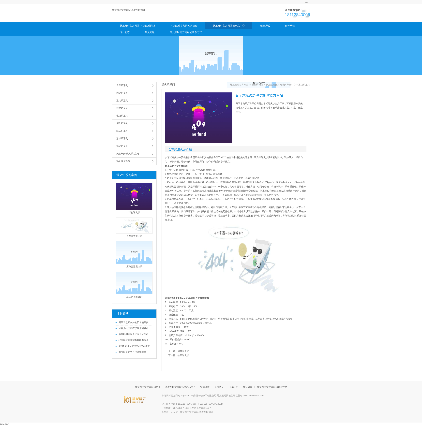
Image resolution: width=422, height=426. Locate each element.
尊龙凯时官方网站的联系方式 (186, 32)
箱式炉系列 (122, 131)
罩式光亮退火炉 (134, 296)
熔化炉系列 (122, 123)
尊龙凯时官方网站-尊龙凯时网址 (128, 10)
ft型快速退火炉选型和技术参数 (134, 346)
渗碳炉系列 (122, 138)
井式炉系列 (122, 108)
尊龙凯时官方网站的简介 (183, 25)
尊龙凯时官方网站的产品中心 (229, 25)
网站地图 (4, 424)
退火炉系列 (122, 100)
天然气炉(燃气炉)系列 (127, 153)
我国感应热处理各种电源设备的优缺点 (134, 340)
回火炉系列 (122, 93)
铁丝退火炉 (183, 355)
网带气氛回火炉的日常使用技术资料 (134, 322)
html (306, 2)
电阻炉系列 (122, 115)
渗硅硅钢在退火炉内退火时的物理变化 (134, 334)
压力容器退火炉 (134, 266)
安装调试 (265, 25)
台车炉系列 (122, 85)
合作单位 (290, 25)
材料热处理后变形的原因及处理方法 (134, 328)
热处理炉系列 (123, 161)
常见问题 (150, 32)
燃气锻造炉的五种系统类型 (132, 352)
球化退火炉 (134, 212)
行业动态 (125, 32)
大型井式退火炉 (134, 236)
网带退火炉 (183, 351)
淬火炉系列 (122, 146)
